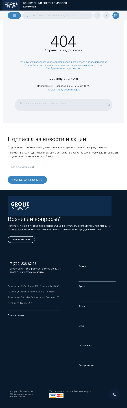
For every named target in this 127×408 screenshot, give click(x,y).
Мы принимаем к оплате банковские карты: (70, 391)
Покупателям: (16, 315)
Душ (81, 325)
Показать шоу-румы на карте (63, 89)
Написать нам (21, 239)
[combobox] (57, 15)
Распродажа (86, 365)
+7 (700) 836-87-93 (22, 264)
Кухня (82, 306)
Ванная (83, 266)
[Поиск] (108, 102)
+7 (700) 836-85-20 (63, 79)
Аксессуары (86, 345)
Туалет (83, 286)
